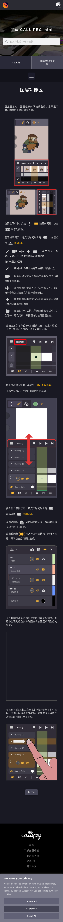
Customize (31, 908)
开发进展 (31, 866)
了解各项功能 (31, 850)
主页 (31, 845)
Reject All (31, 916)
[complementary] (31, 898)
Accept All (31, 901)
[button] (47, 62)
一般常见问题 (31, 856)
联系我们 (31, 861)
